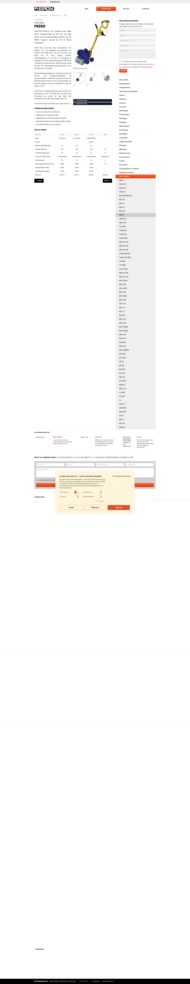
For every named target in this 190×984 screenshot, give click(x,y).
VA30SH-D (123, 219)
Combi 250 (123, 234)
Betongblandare (124, 84)
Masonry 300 (123, 246)
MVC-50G (122, 292)
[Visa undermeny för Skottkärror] (153, 145)
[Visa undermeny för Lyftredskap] (153, 138)
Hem (86, 9)
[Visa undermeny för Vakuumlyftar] (153, 80)
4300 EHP (122, 412)
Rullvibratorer (123, 130)
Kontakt (146, 9)
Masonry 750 (123, 277)
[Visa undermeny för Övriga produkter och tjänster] (153, 169)
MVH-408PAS (124, 350)
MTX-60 (122, 377)
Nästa (106, 181)
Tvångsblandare (124, 87)
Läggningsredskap (125, 142)
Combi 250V (123, 238)
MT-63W (122, 369)
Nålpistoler (123, 149)
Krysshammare (124, 157)
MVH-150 (122, 323)
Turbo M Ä (122, 184)
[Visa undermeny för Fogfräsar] (153, 103)
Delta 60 (122, 427)
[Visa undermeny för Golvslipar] (153, 107)
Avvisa (71, 507)
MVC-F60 (122, 300)
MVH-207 (122, 338)
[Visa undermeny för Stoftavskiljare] (153, 115)
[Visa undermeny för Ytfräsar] (153, 95)
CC (120, 400)
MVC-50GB (123, 296)
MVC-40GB (123, 288)
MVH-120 (122, 319)
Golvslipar (122, 107)
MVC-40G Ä (123, 281)
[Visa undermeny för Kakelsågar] (153, 118)
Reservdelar (57, 437)
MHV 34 (122, 423)
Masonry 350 (123, 250)
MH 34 (121, 419)
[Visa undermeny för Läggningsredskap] (153, 142)
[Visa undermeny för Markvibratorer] (153, 126)
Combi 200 (123, 230)
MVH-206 (122, 335)
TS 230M (122, 226)
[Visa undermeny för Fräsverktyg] (153, 165)
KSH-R (139, 437)
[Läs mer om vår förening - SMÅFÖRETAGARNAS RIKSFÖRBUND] (118, 962)
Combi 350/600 (124, 253)
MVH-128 (98, 437)
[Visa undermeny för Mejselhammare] (153, 153)
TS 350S (122, 261)
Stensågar (122, 122)
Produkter (106, 9)
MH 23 (121, 416)
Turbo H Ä (122, 188)
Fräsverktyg (123, 165)
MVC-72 (122, 308)
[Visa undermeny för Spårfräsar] (153, 99)
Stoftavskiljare (124, 115)
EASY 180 (122, 223)
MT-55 (121, 362)
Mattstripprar (123, 111)
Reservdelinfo (81, 103)
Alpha (121, 180)
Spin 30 (121, 207)
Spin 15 (121, 203)
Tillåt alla (118, 507)
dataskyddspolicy (147, 67)
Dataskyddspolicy (108, 981)
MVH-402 (122, 342)
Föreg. (40, 181)
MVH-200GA (123, 331)
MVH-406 (122, 346)
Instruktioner (81, 100)
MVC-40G (122, 284)
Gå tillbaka (40, 20)
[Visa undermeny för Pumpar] (153, 161)
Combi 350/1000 (125, 257)
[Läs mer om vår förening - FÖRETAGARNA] (94, 962)
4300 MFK (122, 408)
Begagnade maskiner (126, 172)
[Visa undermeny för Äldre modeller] (153, 176)
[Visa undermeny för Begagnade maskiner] (153, 172)
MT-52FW (122, 358)
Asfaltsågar (123, 134)
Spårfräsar (122, 99)
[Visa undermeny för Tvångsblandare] (153, 87)
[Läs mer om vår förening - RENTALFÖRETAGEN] (46, 962)
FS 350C (122, 392)
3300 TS (122, 404)
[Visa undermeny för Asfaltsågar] (153, 134)
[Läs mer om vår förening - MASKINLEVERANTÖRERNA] (70, 962)
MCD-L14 (122, 389)
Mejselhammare (124, 153)
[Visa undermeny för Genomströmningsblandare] (153, 91)
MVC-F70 (122, 304)
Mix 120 (122, 199)
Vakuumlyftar (123, 80)
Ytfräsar (122, 95)
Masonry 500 (123, 273)
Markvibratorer (124, 126)
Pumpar (121, 161)
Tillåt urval (95, 507)
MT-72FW (122, 381)
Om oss (126, 9)
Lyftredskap (123, 138)
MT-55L (121, 365)
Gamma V (122, 192)
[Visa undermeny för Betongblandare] (153, 84)
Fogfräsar (122, 103)
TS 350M (122, 265)
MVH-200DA (123, 327)
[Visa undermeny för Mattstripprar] (153, 111)
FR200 (121, 215)
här (66, 99)
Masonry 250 (123, 242)
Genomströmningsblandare (128, 91)
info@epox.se (96, 981)
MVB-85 (122, 385)
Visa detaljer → (101, 501)
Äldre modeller (55, 15)
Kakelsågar (123, 118)
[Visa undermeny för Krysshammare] (153, 157)
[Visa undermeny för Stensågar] (153, 122)
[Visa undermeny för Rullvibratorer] (153, 130)
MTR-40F (122, 354)
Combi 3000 (123, 269)
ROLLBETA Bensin (125, 196)
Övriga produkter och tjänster (129, 169)
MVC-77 (122, 311)
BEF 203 (122, 211)
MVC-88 (122, 315)
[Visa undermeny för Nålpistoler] (153, 149)
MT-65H (122, 373)
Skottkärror (123, 145)
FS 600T (122, 396)
